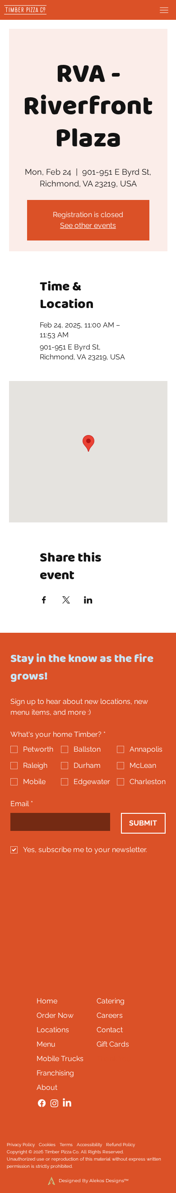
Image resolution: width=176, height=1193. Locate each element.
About (47, 1087)
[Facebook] (42, 1103)
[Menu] (164, 10)
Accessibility (89, 1144)
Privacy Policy (21, 1144)
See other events (88, 225)
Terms (66, 1144)
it (65, 1166)
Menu (46, 1044)
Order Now (55, 1015)
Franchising (55, 1073)
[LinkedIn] (67, 1103)
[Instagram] (54, 1103)
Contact (110, 1029)
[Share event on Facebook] (44, 599)
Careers (110, 1015)
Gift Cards (113, 1044)
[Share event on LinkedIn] (88, 599)
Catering (111, 1001)
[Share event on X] (66, 599)
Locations (53, 1029)
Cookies (47, 1144)
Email (21, 803)
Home (47, 1001)
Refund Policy (120, 1144)
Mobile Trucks (60, 1058)
